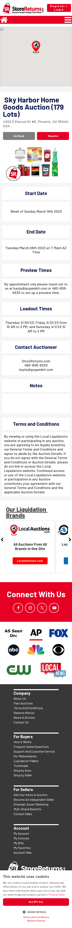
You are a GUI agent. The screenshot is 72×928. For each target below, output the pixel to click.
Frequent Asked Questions (31, 746)
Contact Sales (23, 814)
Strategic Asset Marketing (31, 804)
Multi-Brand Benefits (27, 809)
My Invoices (21, 838)
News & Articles (24, 717)
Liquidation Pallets (26, 761)
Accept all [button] (36, 902)
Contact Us (21, 722)
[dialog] (36, 899)
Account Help (23, 852)
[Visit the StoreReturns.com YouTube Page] (54, 608)
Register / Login (59, 7)
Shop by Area (22, 770)
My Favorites (22, 848)
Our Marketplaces (25, 756)
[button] (36, 47)
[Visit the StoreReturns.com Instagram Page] (30, 608)
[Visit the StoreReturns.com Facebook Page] (18, 608)
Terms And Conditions (28, 708)
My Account (21, 833)
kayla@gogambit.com (36, 369)
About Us (20, 698)
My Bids (19, 843)
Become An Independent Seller (34, 799)
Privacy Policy (57, 894)
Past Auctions (23, 703)
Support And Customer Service (34, 751)
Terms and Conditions (36, 917)
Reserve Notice (24, 713)
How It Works (23, 742)
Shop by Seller (23, 775)
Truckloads (21, 765)
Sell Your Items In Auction (30, 795)
